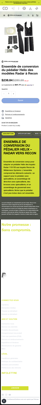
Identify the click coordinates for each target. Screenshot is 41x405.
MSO (3, 349)
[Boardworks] (36, 8)
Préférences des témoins (11, 368)
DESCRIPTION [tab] (8, 133)
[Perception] (24, 8)
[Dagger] (18, 8)
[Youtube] (10, 394)
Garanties (8, 118)
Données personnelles (10, 364)
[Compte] (33, 15)
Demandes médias (9, 308)
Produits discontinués (10, 330)
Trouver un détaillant (9, 311)
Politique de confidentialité (12, 361)
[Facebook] (3, 394)
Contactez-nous (8, 324)
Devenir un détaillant (9, 314)
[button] (18, 85)
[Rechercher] (28, 15)
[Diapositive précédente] (2, 2)
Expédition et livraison (13, 111)
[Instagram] (6, 394)
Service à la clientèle (9, 327)
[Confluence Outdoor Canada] (5, 8)
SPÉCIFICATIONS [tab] (24, 133)
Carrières (5, 305)
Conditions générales (10, 358)
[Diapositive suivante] (39, 2)
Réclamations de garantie (11, 346)
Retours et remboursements (15, 114)
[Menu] (4, 15)
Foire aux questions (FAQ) (11, 336)
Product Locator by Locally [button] (11, 125)
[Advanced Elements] (30, 8)
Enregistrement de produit (12, 333)
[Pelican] (13, 8)
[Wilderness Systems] (15, 15)
